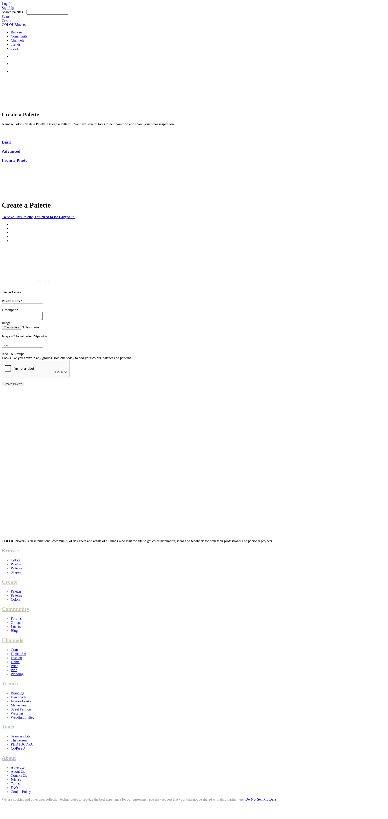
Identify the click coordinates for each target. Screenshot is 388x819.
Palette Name (12, 301)
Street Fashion (21, 709)
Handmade (18, 697)
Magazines (18, 705)
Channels (17, 40)
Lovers (16, 627)
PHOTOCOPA (22, 744)
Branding (17, 693)
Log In (6, 4)
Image (6, 323)
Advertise (17, 767)
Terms (15, 784)
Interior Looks (21, 701)
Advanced (11, 151)
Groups (16, 622)
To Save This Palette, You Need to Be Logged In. (38, 217)
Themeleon (19, 740)
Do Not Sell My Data (260, 799)
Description (10, 310)
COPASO (18, 748)
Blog (14, 631)
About (9, 758)
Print (14, 666)
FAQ (14, 788)
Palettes (16, 564)
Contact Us (19, 775)
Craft (14, 650)
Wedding (17, 674)
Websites (17, 713)
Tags (5, 345)
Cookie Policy (21, 792)
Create (6, 20)
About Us (18, 771)
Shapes (16, 572)
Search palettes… (14, 12)
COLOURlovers (14, 25)
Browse (16, 32)
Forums (16, 618)
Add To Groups (13, 354)
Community (19, 36)
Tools (15, 48)
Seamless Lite (20, 736)
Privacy (16, 779)
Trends (15, 44)
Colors (15, 560)
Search (6, 16)
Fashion (16, 658)
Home (15, 662)
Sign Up (8, 8)
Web (14, 670)
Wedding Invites (22, 717)
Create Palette (13, 384)
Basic (6, 142)
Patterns (16, 568)
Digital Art (18, 654)
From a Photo (15, 160)
